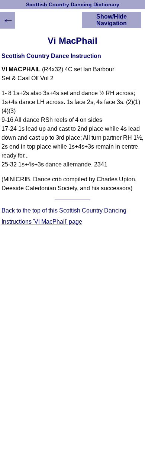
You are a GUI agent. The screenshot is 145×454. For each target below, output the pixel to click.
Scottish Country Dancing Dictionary (72, 4)
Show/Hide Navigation (111, 19)
